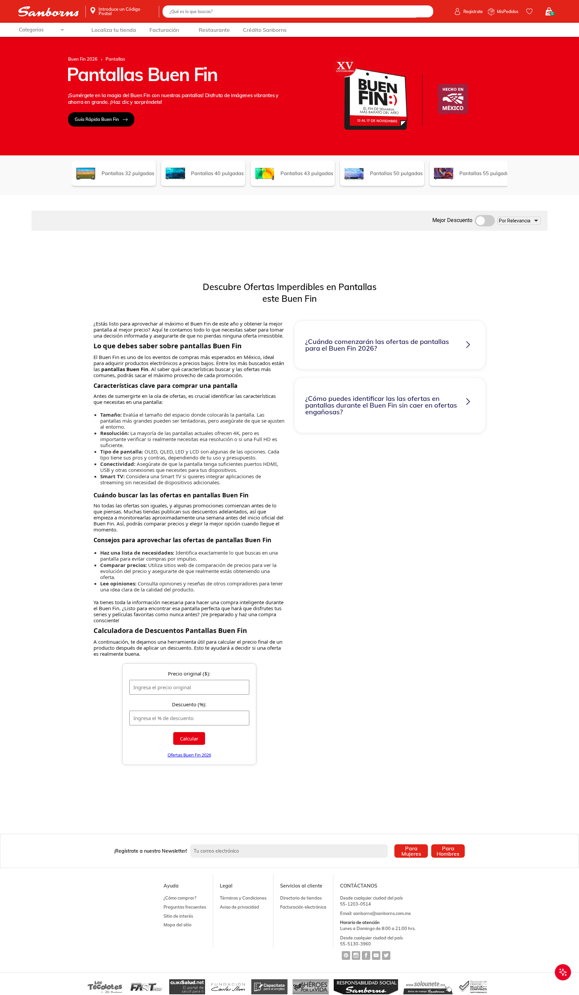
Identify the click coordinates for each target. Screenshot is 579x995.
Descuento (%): (189, 704)
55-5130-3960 (355, 943)
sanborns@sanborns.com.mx (382, 913)
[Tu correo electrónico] (290, 851)
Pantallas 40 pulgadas (217, 173)
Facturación (164, 29)
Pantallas (115, 59)
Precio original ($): (189, 673)
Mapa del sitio (177, 924)
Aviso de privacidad (239, 907)
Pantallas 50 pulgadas (396, 173)
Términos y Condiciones (243, 898)
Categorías (31, 30)
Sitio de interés (178, 916)
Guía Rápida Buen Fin (97, 119)
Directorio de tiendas (301, 898)
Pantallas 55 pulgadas (485, 173)
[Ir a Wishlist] (530, 11)
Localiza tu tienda (113, 29)
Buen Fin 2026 (83, 59)
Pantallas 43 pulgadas (306, 173)
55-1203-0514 (355, 904)
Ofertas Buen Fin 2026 (189, 755)
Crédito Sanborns (264, 29)
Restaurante (214, 29)
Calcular (189, 738)
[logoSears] (48, 11)
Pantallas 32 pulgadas (128, 173)
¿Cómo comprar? (180, 898)
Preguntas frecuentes (185, 907)
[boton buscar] (424, 11)
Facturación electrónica (303, 907)
